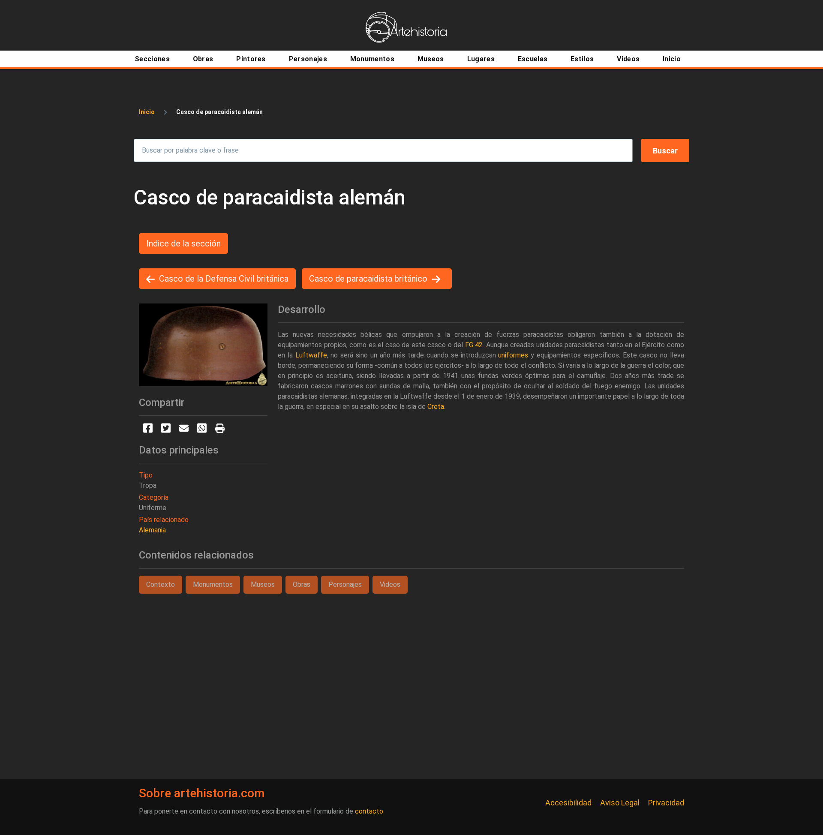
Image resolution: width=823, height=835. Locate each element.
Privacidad (666, 802)
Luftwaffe (311, 355)
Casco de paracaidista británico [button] (368, 278)
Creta (435, 406)
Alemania (152, 530)
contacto (369, 811)
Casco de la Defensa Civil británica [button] (223, 278)
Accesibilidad (568, 802)
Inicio (147, 111)
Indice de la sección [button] (183, 243)
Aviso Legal (620, 802)
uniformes (513, 355)
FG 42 (474, 345)
